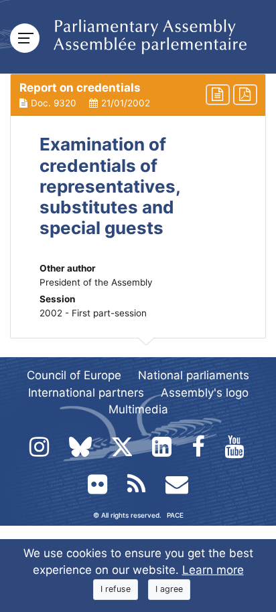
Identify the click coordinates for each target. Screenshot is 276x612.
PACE (175, 515)
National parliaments (193, 375)
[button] (138, 95)
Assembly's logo (205, 392)
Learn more (213, 570)
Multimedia (138, 409)
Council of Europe (74, 375)
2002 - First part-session (93, 313)
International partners (86, 392)
